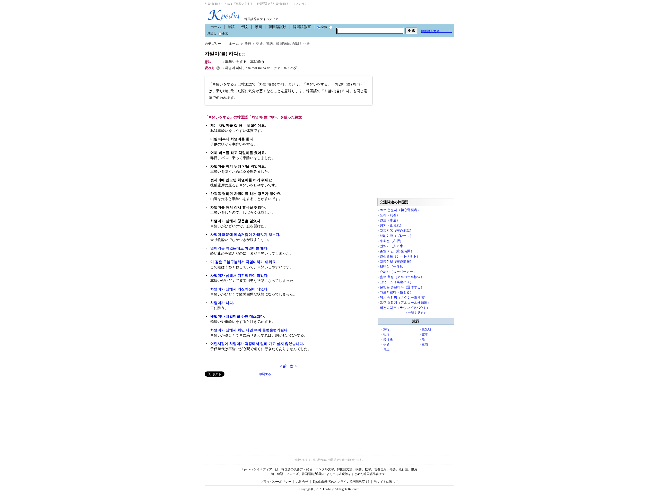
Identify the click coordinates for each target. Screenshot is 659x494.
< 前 (283, 366)
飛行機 (388, 339)
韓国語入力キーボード (436, 31)
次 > (293, 366)
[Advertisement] (243, 412)
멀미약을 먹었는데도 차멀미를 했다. (239, 248)
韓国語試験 (277, 27)
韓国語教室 (302, 27)
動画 (258, 27)
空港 (425, 334)
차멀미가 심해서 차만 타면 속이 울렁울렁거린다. (249, 330)
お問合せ (302, 481)
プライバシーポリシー (276, 481)
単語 (231, 27)
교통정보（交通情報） (396, 261)
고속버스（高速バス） (396, 282)
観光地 (426, 329)
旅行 (248, 44)
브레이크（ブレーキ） (396, 236)
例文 (244, 27)
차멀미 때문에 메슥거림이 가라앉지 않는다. (245, 235)
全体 (324, 27)
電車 (386, 350)
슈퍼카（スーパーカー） (398, 272)
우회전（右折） (391, 241)
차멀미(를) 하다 (225, 53)
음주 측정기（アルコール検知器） (405, 303)
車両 (425, 344)
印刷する (265, 374)
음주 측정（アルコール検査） (402, 277)
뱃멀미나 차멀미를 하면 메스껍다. (237, 316)
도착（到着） (390, 215)
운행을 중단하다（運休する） (402, 287)
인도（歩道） (390, 220)
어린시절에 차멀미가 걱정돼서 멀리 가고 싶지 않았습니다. (257, 344)
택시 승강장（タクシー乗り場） (403, 297)
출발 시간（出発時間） (397, 251)
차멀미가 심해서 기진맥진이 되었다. (239, 276)
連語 (269, 44)
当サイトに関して (386, 481)
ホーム (215, 27)
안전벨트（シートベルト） (400, 256)
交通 (259, 44)
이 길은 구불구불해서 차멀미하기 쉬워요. (243, 262)
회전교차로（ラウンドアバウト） (405, 308)
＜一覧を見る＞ (416, 313)
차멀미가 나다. (222, 303)
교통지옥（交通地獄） (396, 230)
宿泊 (386, 334)
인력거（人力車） (393, 246)
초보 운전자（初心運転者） (400, 210)
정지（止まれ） (391, 225)
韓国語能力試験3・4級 (293, 44)
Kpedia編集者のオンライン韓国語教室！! (341, 481)
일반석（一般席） (393, 266)
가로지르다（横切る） (396, 292)
